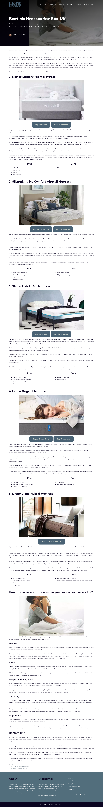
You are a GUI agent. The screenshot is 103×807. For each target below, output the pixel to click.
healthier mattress (58, 255)
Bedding (69, 4)
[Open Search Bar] (92, 4)
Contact (78, 4)
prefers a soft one (43, 568)
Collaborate (71, 789)
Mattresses (59, 4)
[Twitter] (80, 794)
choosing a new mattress (36, 51)
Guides (50, 4)
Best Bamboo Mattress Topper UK (19, 768)
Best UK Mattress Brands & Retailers (20, 766)
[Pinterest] (84, 794)
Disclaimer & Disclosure (74, 786)
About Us (42, 4)
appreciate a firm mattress (19, 568)
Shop (85, 4)
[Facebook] (76, 794)
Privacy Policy (72, 784)
